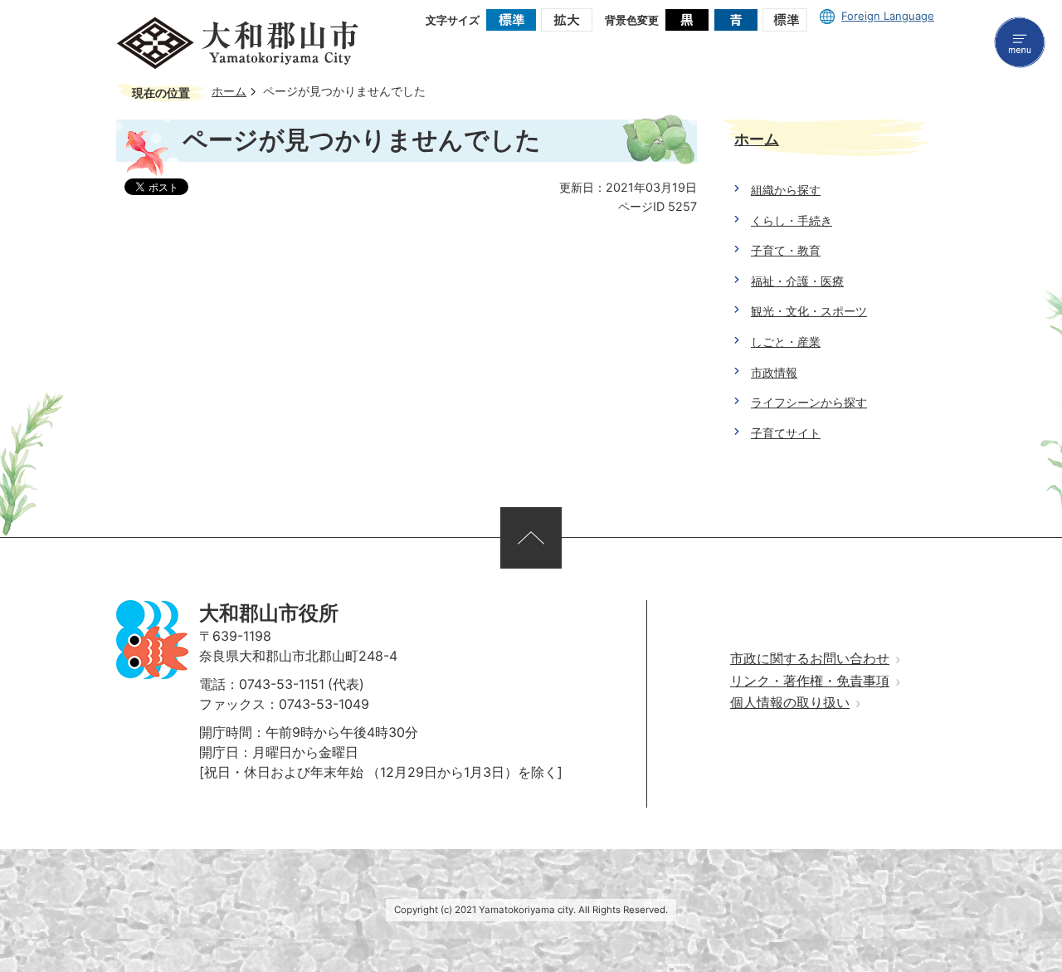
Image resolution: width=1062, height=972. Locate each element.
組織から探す (786, 190)
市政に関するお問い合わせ (809, 659)
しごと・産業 (786, 342)
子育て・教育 (786, 250)
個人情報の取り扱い (790, 703)
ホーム (229, 91)
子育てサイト (786, 433)
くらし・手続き (791, 220)
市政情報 (774, 372)
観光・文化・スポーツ (809, 311)
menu (1019, 42)
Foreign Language (887, 15)
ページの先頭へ (531, 538)
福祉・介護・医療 (797, 281)
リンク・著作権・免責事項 (809, 681)
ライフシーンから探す (809, 402)
